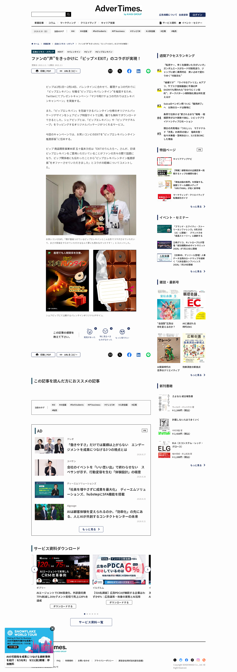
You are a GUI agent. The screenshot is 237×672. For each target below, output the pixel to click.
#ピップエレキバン (103, 51)
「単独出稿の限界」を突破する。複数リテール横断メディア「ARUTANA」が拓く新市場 (189, 185)
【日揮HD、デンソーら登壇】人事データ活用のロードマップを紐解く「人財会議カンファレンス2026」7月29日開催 (189, 260)
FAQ (58, 660)
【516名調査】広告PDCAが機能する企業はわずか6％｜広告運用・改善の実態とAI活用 (119, 594)
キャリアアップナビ (182, 158)
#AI (72, 31)
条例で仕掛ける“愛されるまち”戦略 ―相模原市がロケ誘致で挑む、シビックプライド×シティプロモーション (184, 118)
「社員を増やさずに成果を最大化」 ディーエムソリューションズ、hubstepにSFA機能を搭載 (106, 491)
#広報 (163, 31)
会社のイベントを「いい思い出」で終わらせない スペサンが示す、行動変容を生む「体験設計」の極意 (105, 469)
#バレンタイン (73, 51)
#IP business (118, 31)
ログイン (197, 14)
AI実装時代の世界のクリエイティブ (168, 368)
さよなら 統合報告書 (182, 396)
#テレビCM (135, 31)
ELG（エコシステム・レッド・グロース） (187, 444)
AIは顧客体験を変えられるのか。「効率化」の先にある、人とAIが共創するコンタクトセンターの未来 (105, 514)
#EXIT (60, 51)
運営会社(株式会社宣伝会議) (130, 660)
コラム (52, 22)
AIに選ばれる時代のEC (189, 325)
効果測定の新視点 (192, 366)
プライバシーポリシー (104, 660)
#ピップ (87, 51)
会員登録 (183, 14)
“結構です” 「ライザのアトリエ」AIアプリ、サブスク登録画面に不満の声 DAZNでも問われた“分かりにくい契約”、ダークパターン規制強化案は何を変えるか (185, 89)
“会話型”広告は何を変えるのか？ (166, 325)
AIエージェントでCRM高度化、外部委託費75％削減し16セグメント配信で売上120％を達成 (62, 596)
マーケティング (68, 22)
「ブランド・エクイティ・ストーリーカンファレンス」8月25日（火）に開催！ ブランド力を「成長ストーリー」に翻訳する (188, 231)
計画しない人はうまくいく (185, 419)
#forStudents (99, 31)
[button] (110, 71)
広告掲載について (168, 14)
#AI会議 (83, 31)
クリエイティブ (88, 22)
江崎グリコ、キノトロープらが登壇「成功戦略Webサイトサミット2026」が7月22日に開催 (189, 245)
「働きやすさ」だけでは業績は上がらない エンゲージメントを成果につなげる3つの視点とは (105, 447)
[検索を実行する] (68, 14)
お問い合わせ (83, 660)
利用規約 (69, 660)
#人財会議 (150, 31)
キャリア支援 (108, 22)
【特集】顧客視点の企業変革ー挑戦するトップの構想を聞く (189, 172)
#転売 (174, 31)
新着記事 (39, 22)
